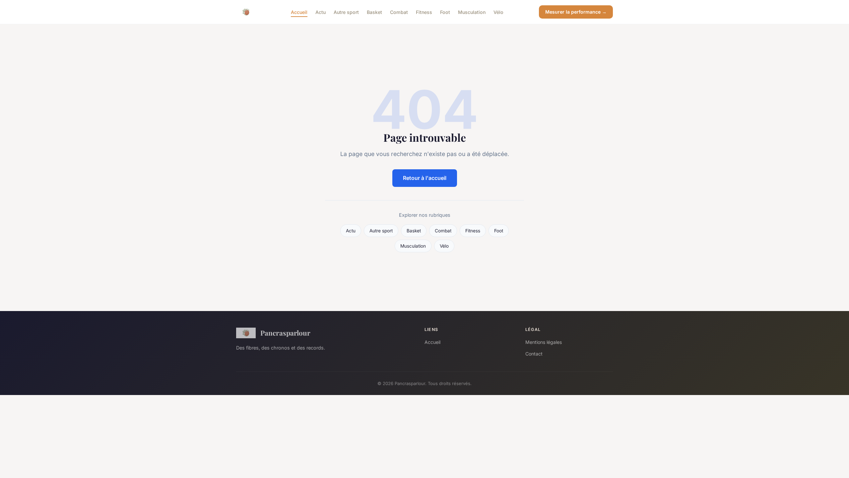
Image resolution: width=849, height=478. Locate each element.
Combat (399, 12)
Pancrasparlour (285, 332)
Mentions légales (543, 342)
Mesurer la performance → (576, 12)
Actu (320, 12)
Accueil (299, 12)
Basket (374, 12)
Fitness (424, 12)
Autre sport (346, 12)
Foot (445, 12)
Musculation (472, 12)
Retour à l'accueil (424, 178)
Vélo (498, 12)
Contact (534, 354)
